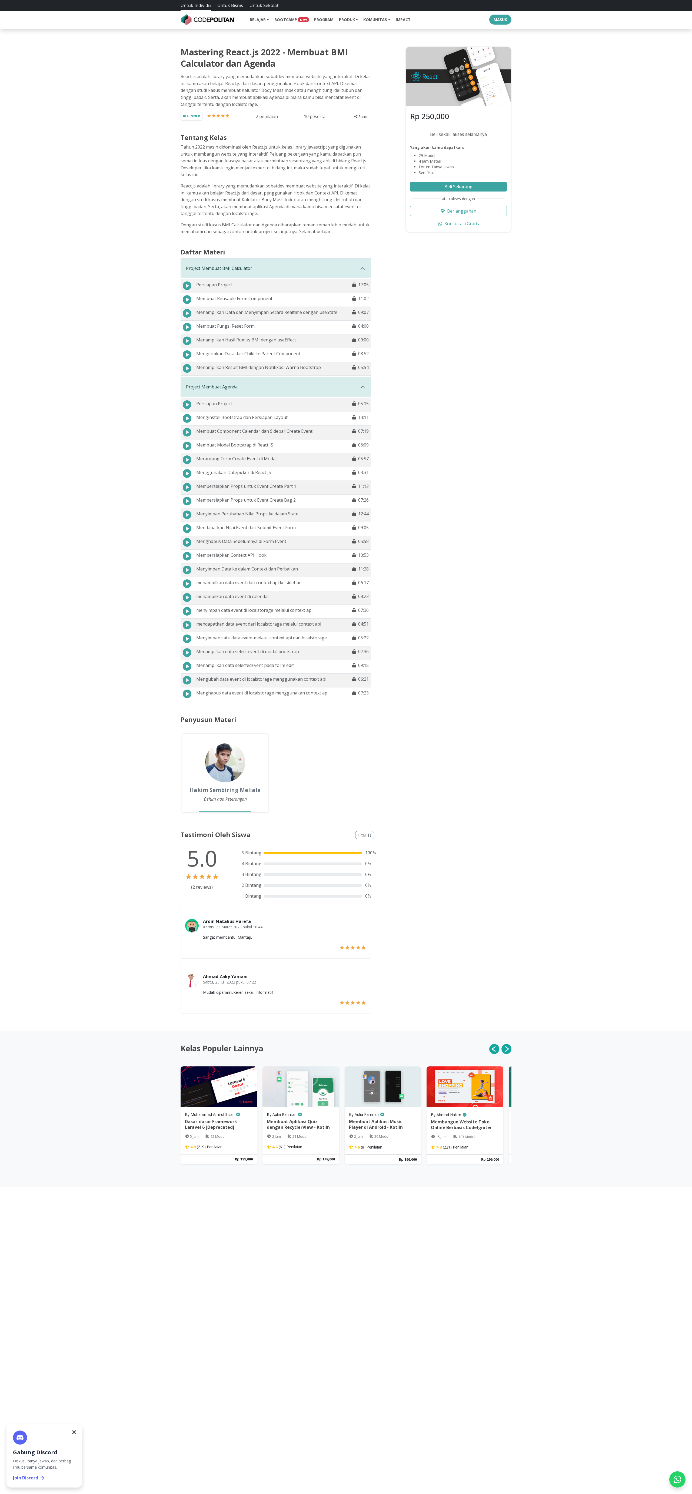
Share (362, 116)
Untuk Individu (196, 5)
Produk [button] (347, 19)
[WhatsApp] (677, 1479)
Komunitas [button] (375, 19)
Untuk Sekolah (264, 5)
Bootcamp (290, 19)
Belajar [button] (258, 19)
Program (324, 19)
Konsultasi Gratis (461, 224)
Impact (403, 19)
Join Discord (25, 1478)
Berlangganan (461, 211)
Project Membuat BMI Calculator (219, 268)
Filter (362, 835)
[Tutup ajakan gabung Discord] (74, 1432)
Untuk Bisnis (230, 5)
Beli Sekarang (458, 187)
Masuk (500, 19)
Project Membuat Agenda (212, 387)
